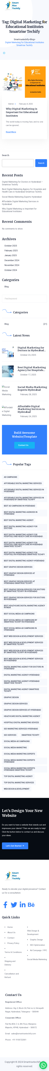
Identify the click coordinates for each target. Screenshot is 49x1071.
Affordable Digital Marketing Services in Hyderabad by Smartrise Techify (24, 499)
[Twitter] (14, 904)
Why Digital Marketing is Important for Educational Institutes (22, 112)
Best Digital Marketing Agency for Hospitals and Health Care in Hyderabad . (24, 535)
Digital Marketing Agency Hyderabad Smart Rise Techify (21, 682)
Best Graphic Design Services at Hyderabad (19, 574)
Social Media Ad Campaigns (17, 741)
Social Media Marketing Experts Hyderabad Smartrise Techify (19, 769)
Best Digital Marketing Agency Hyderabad (24, 561)
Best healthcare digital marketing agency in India (24, 607)
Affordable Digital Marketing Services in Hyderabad (20, 202)
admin (11, 104)
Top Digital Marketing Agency (18, 776)
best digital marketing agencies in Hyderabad (20, 513)
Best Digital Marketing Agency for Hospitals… (32, 369)
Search (5, 155)
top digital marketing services (19, 783)
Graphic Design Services (16, 704)
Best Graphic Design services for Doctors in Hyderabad (24, 598)
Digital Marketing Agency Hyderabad (21, 675)
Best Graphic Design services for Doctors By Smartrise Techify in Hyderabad (24, 590)
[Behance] (31, 904)
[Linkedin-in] (22, 904)
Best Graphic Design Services (18, 567)
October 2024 (10, 270)
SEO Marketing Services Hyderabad (21, 729)
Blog (6, 286)
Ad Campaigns (10, 477)
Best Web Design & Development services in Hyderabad (23, 660)
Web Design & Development (16, 789)
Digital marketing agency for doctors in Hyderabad (24, 668)
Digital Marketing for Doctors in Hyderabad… (32, 349)
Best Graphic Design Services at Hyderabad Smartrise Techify (19, 582)
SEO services (10, 735)
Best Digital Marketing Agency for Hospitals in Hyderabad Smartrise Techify (24, 553)
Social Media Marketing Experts (19, 754)
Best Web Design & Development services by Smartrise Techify (23, 643)
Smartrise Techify (30, 735)
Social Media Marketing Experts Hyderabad (22, 197)
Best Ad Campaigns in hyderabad (19, 506)
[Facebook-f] (5, 904)
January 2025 (10, 255)
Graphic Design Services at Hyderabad (22, 710)
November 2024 (11, 265)
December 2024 (11, 260)
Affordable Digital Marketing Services (23, 483)
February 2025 (11, 250)
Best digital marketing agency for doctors (20, 527)
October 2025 (10, 245)
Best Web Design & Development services (23, 636)
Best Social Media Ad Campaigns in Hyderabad (20, 629)
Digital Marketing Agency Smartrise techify (21, 690)
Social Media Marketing (15, 748)
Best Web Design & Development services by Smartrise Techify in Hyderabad (23, 651)
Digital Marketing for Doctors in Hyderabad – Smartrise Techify (22, 183)
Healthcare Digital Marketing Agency (22, 716)
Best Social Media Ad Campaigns (19, 614)
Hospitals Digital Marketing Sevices (21, 722)
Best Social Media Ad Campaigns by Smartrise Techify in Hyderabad (20, 621)
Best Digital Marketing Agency (18, 520)
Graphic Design (11, 697)
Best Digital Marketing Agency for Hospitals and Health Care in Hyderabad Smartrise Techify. (24, 190)
